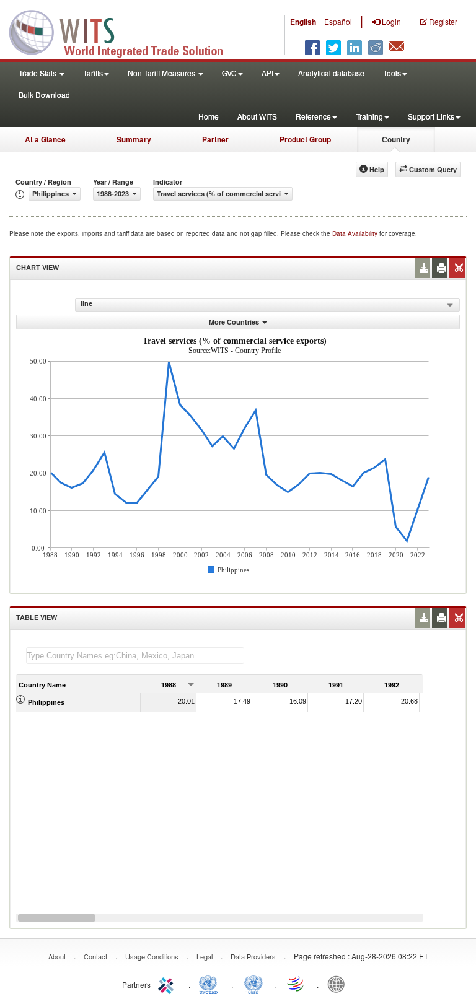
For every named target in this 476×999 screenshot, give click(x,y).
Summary (134, 139)
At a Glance (45, 139)
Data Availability (355, 233)
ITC (168, 983)
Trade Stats (38, 73)
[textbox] (135, 655)
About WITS (257, 116)
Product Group (305, 139)
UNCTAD (210, 983)
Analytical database (331, 73)
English (303, 21)
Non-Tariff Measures (162, 73)
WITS (124, 31)
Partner (215, 139)
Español (338, 21)
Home (208, 116)
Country (396, 139)
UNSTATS (253, 983)
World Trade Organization (296, 983)
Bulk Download (44, 94)
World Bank (339, 983)
